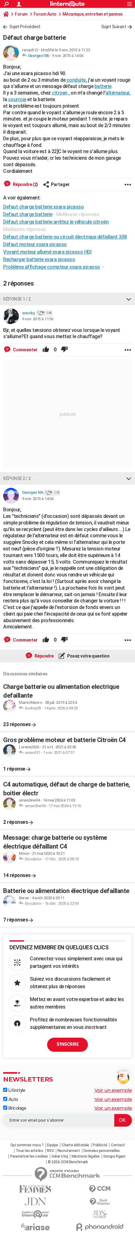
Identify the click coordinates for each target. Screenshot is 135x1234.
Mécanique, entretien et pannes (92, 14)
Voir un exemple (113, 1090)
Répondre (44, 655)
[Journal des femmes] (35, 1189)
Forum (21, 14)
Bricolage (16, 1108)
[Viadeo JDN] (100, 1214)
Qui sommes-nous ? (27, 1145)
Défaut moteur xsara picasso (35, 244)
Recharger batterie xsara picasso (39, 259)
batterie (102, 86)
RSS (50, 1151)
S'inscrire (67, 1044)
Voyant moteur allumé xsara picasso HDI (47, 252)
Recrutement (68, 1151)
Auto (12, 1099)
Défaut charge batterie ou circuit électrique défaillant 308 (65, 237)
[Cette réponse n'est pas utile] (64, 349)
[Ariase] (35, 1226)
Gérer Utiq (59, 1156)
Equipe (52, 1145)
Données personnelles (102, 1151)
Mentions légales (86, 1156)
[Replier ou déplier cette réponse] (129, 299)
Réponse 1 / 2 (17, 299)
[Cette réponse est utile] (46, 349)
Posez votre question (88, 655)
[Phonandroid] (100, 1227)
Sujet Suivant (113, 26)
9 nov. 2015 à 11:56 (37, 319)
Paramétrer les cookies (29, 1156)
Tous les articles (29, 1151)
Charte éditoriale (75, 1145)
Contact (118, 1145)
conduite (76, 80)
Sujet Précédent (24, 26)
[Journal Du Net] (35, 1202)
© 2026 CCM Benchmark (68, 1162)
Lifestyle (16, 1090)
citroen (60, 93)
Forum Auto (45, 14)
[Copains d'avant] (35, 1214)
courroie (17, 99)
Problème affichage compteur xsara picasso (51, 267)
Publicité (100, 1145)
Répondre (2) (25, 184)
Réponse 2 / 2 (17, 478)
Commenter (25, 349)
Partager (60, 184)
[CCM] (100, 1189)
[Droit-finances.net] (100, 1202)
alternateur (117, 93)
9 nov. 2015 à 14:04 (67, 55)
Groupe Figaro (114, 1156)
